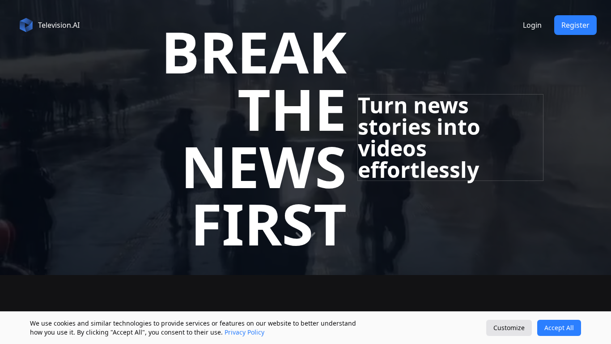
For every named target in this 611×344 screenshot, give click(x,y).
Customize (509, 327)
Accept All (559, 327)
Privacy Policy (244, 332)
